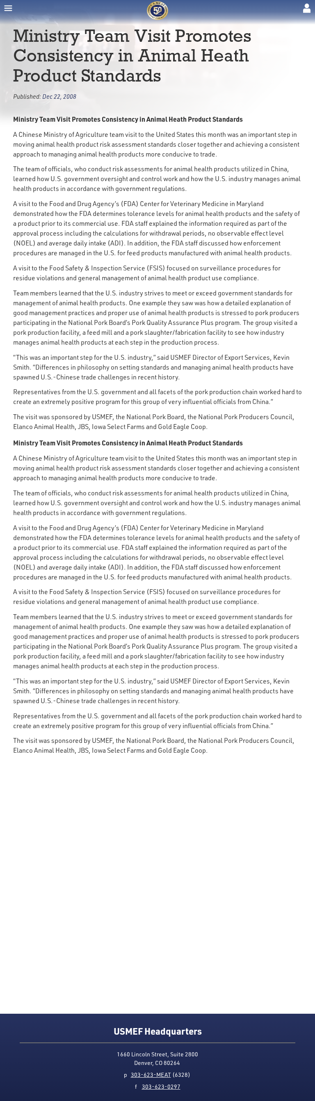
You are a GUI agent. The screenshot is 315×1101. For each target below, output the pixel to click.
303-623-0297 (161, 1086)
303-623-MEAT (151, 1074)
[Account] (307, 8)
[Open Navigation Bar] (8, 8)
